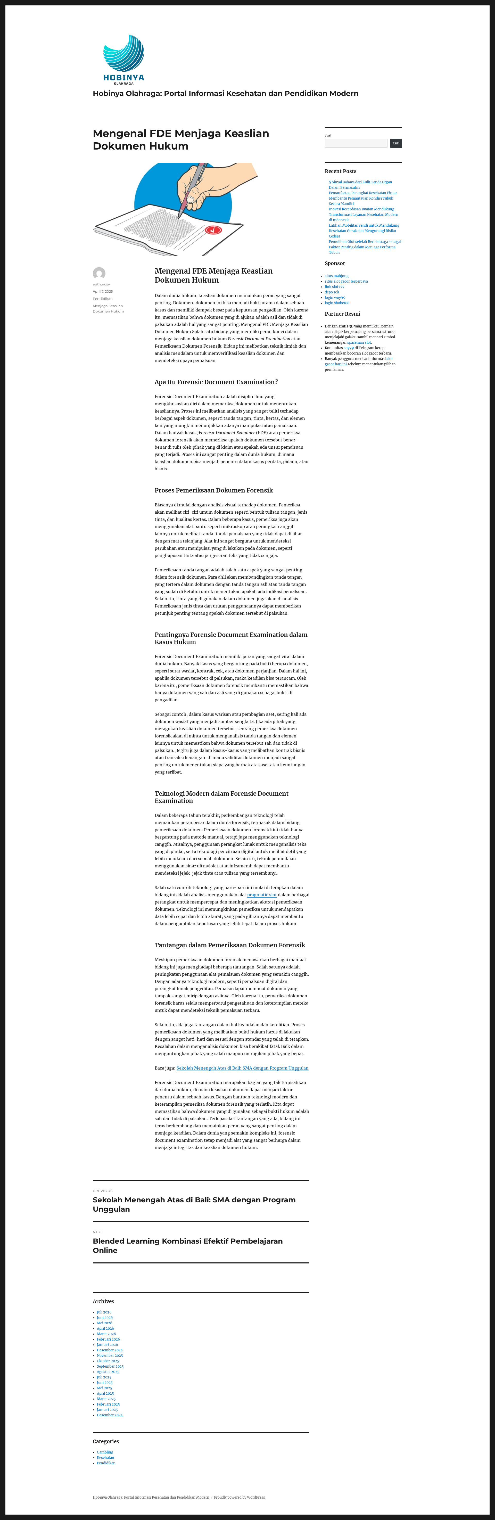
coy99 (349, 348)
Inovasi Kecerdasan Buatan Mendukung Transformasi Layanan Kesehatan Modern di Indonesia (363, 214)
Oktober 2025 (108, 1361)
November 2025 (110, 1355)
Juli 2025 (104, 1377)
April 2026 (105, 1328)
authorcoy (101, 284)
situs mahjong (337, 276)
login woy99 (335, 297)
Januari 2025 (107, 1410)
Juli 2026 (104, 1312)
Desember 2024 (110, 1415)
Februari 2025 (108, 1404)
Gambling (105, 1452)
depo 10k (332, 292)
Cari (328, 136)
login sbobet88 (337, 303)
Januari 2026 (107, 1345)
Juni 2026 (105, 1318)
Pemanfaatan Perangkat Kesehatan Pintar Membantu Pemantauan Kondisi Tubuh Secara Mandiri (363, 198)
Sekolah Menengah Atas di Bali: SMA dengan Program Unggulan (243, 1068)
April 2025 (105, 1393)
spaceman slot (359, 342)
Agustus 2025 (108, 1372)
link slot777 (334, 287)
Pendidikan (103, 299)
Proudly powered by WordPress (239, 1497)
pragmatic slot (262, 894)
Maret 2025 (106, 1399)
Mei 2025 (104, 1388)
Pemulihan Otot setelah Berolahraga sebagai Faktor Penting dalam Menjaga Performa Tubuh (365, 247)
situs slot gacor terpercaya (346, 281)
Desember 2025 (110, 1350)
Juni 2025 (105, 1383)
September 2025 (110, 1366)
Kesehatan (105, 1458)
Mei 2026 (104, 1323)
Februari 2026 (108, 1339)
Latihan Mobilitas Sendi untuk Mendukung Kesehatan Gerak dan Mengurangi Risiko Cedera (364, 231)
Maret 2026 (106, 1334)
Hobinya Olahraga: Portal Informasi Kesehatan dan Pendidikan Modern (226, 93)
